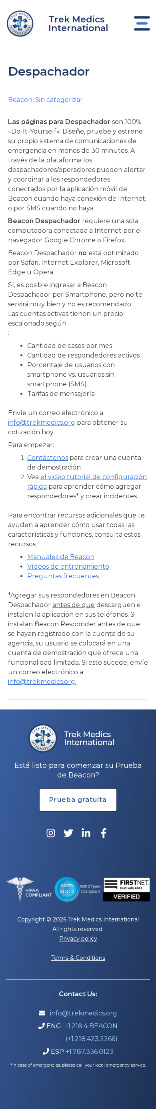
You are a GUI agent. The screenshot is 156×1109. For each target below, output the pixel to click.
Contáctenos (47, 458)
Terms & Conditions (78, 957)
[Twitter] (68, 833)
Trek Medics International (78, 24)
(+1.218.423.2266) (92, 1039)
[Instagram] (51, 833)
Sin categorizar (59, 100)
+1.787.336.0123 (90, 1051)
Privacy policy (78, 938)
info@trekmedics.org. (42, 681)
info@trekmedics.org (41, 422)
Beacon (20, 100)
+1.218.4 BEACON (91, 1026)
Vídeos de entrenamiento (68, 566)
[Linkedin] (86, 833)
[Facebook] (103, 833)
